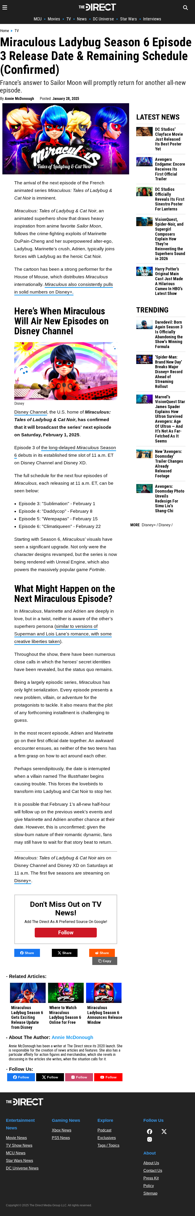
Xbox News (61, 1130)
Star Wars (128, 18)
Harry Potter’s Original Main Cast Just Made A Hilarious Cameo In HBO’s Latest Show (169, 281)
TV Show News (19, 1145)
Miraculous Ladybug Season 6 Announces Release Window (104, 1015)
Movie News (16, 1138)
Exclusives (107, 1138)
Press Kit (151, 1178)
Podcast (104, 1130)
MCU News (15, 1153)
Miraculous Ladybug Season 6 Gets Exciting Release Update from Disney (27, 1017)
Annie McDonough (19, 98)
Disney (165, 525)
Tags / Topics (108, 1145)
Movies (54, 18)
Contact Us (152, 1171)
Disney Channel (30, 412)
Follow (23, 1077)
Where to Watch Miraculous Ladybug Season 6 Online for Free (65, 1015)
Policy (148, 1186)
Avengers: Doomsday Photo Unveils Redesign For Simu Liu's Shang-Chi (169, 498)
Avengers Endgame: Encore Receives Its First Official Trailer (170, 169)
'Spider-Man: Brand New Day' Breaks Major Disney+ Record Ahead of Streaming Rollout (168, 372)
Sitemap (150, 1193)
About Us (151, 1163)
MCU (38, 18)
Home (4, 31)
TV (68, 18)
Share (29, 953)
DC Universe (103, 18)
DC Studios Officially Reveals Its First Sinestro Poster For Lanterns (169, 199)
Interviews (152, 18)
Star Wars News (19, 1161)
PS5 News (61, 1138)
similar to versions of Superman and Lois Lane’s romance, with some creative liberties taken (63, 634)
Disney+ (22, 880)
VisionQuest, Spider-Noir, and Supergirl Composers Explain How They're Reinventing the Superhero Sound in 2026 (170, 239)
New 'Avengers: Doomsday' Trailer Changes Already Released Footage (169, 463)
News (82, 18)
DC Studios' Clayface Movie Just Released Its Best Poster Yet (169, 139)
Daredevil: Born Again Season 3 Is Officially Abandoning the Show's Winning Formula (169, 334)
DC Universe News (22, 1168)
